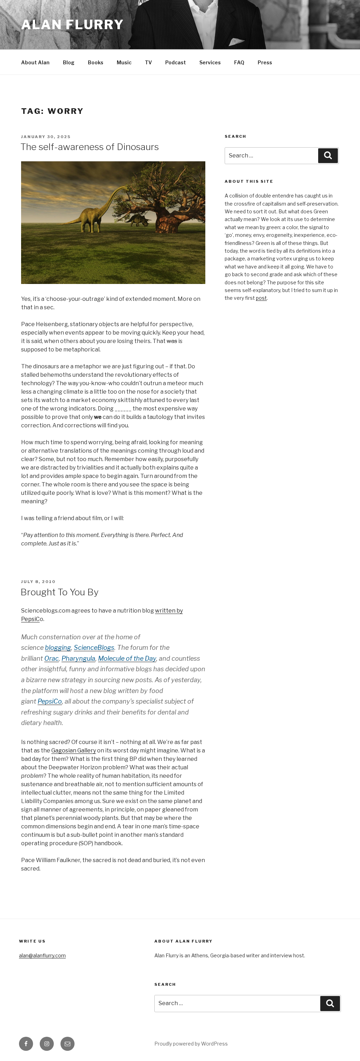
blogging (58, 647)
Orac (51, 658)
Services (210, 62)
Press (265, 62)
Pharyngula (78, 658)
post (261, 298)
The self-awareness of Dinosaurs (89, 146)
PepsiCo (50, 701)
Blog (69, 62)
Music (124, 62)
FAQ (239, 62)
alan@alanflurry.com (42, 955)
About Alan (35, 62)
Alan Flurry (72, 24)
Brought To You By (59, 592)
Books (95, 62)
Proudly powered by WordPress (191, 1044)
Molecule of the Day (127, 658)
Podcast (175, 62)
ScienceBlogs (94, 647)
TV (148, 62)
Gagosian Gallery (73, 750)
